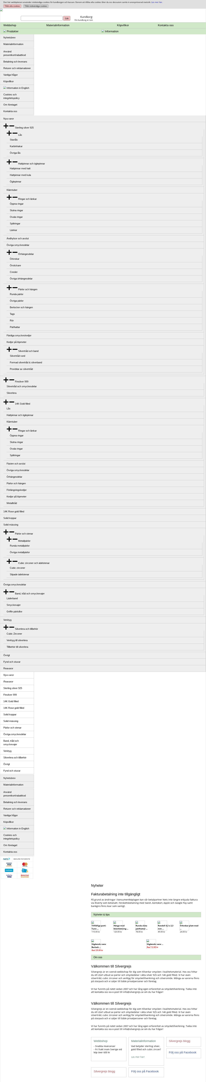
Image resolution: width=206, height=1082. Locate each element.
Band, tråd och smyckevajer (30, 593)
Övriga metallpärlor (20, 552)
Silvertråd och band (28, 351)
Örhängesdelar (26, 254)
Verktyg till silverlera (17, 640)
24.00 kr (183, 931)
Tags (12, 314)
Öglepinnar (15, 181)
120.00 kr (118, 931)
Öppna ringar (16, 203)
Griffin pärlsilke (14, 611)
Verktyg (7, 619)
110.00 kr (96, 931)
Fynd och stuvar (11, 661)
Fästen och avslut (16, 463)
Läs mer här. (157, 2)
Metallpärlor (24, 540)
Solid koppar (9, 518)
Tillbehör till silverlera (17, 646)
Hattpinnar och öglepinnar (31, 163)
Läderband (12, 598)
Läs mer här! (138, 1056)
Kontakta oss (166, 25)
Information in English (17, 88)
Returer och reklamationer (17, 68)
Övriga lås (15, 152)
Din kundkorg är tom (84, 20)
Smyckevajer (14, 605)
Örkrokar (14, 258)
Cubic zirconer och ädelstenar (34, 563)
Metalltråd (12, 503)
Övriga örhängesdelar (21, 278)
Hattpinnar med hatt (20, 168)
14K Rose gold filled (13, 511)
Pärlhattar (15, 327)
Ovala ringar (16, 217)
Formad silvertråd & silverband (26, 362)
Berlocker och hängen (21, 307)
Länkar (13, 230)
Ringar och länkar (27, 199)
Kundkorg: (86, 17)
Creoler (14, 272)
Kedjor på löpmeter (16, 342)
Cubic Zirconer (14, 633)
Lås (20, 134)
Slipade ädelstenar (19, 574)
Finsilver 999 (21, 381)
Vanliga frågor (10, 74)
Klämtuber (12, 190)
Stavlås (14, 139)
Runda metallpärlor (20, 545)
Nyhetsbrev (9, 37)
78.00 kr (139, 931)
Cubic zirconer (17, 567)
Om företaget (10, 104)
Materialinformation (57, 25)
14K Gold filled (22, 403)
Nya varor (8, 118)
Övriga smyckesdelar (18, 245)
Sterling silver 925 (24, 127)
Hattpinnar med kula (20, 175)
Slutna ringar (16, 210)
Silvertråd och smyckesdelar (22, 386)
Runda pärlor (16, 294)
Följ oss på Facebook (182, 1052)
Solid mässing (10, 524)
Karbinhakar (16, 146)
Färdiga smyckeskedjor (19, 335)
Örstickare (15, 265)
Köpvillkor (123, 25)
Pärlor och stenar (24, 533)
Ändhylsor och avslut (18, 238)
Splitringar (15, 223)
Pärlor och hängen (27, 289)
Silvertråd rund (17, 355)
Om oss (98, 957)
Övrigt (6, 655)
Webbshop (9, 25)
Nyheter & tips (102, 914)
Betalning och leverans (15, 61)
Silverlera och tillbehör (26, 628)
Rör (12, 320)
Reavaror (8, 668)
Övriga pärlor (16, 300)
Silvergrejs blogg (179, 1041)
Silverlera (11, 393)
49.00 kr (161, 931)
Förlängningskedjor (17, 490)
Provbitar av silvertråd (21, 369)
